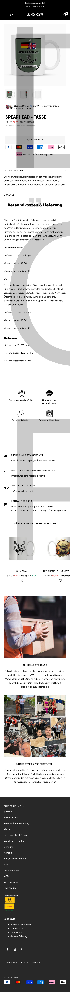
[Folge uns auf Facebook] (7, 949)
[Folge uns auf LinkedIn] (22, 949)
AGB (6, 876)
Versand (9, 195)
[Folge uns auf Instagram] (15, 949)
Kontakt (8, 852)
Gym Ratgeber (11, 870)
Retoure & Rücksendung (16, 823)
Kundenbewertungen (15, 858)
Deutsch (36, 962)
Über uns (8, 846)
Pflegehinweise (14, 170)
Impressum (10, 888)
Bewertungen (11, 817)
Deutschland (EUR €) (15, 962)
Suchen (8, 811)
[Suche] (11, 15)
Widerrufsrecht (12, 882)
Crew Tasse (22, 571)
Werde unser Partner (14, 841)
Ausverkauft (35, 139)
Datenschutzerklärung (15, 835)
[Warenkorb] (64, 14)
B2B (6, 864)
